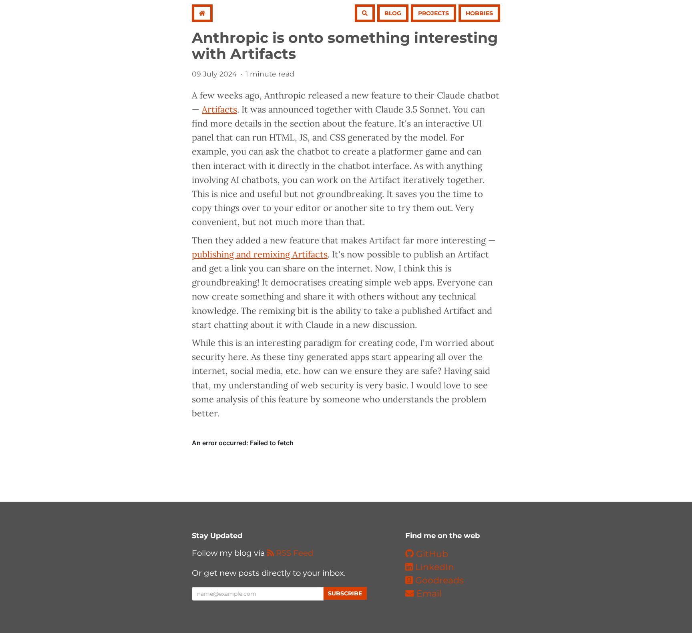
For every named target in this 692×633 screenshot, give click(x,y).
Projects (433, 13)
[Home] (202, 13)
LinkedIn (433, 567)
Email (428, 593)
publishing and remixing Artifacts (260, 254)
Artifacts (219, 109)
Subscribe (345, 593)
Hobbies (479, 13)
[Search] (365, 13)
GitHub (431, 554)
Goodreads (438, 580)
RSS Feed (293, 553)
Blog (392, 13)
